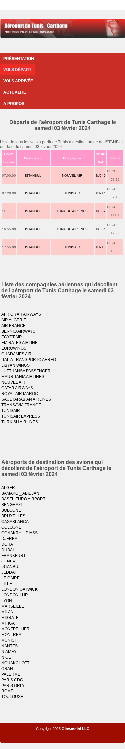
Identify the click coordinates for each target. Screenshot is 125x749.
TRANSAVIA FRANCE (21, 405)
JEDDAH (9, 572)
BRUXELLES (13, 516)
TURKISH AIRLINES (72, 211)
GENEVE (9, 561)
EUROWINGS (13, 348)
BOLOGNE (11, 510)
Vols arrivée (18, 81)
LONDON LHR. (15, 595)
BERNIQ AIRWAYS (18, 331)
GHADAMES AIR (16, 354)
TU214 (100, 193)
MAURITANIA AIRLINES (22, 376)
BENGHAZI (11, 504)
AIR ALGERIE (13, 320)
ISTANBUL (33, 175)
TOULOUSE (12, 696)
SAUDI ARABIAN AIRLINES (26, 399)
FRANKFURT (13, 555)
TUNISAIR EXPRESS (20, 416)
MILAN (7, 612)
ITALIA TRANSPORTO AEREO (28, 359)
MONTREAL (12, 634)
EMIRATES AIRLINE (19, 342)
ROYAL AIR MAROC (19, 393)
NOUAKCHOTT (15, 663)
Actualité (14, 92)
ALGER (8, 487)
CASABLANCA (15, 521)
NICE (6, 657)
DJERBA (9, 538)
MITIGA (8, 623)
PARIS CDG (12, 680)
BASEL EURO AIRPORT (23, 499)
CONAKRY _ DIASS (19, 533)
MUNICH (9, 640)
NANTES (9, 646)
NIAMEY (9, 651)
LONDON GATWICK (19, 589)
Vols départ (17, 69)
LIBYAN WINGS (15, 365)
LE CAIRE (10, 578)
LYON (6, 600)
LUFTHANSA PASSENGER (26, 371)
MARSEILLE (12, 606)
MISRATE (10, 617)
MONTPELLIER (15, 629)
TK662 (100, 211)
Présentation (18, 58)
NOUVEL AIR (72, 175)
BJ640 (101, 175)
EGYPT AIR (11, 337)
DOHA (7, 544)
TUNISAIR (72, 193)
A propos (13, 103)
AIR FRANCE (13, 325)
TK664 (100, 229)
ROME (7, 691)
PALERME (10, 674)
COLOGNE (11, 527)
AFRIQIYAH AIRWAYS (21, 314)
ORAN (7, 668)
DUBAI (7, 550)
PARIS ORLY (13, 685)
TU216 (100, 247)
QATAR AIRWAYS (17, 388)
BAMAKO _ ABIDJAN (20, 493)
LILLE (6, 583)
